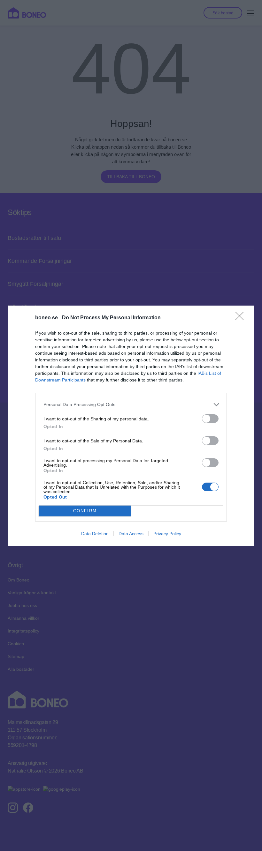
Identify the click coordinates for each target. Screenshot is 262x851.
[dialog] (131, 426)
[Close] (241, 318)
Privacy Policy (167, 533)
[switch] (210, 418)
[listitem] (131, 404)
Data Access (131, 533)
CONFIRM (85, 510)
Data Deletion (95, 533)
